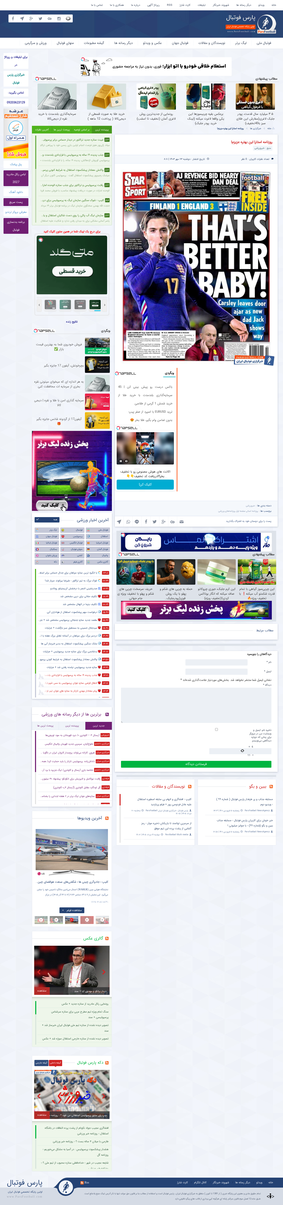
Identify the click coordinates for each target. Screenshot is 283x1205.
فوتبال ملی (264, 43)
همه (55, 519)
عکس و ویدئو (152, 43)
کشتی (79, 555)
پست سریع (16, 202)
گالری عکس (102, 562)
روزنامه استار (252, 511)
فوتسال (79, 530)
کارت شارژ (185, 5)
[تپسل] (83, 59)
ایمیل (267, 671)
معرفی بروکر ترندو (16, 212)
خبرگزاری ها (255, 128)
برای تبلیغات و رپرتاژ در (16, 61)
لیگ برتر (241, 43)
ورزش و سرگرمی (36, 43)
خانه (274, 5)
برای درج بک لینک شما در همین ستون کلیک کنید (72, 231)
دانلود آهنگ (16, 192)
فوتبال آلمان (102, 549)
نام (269, 662)
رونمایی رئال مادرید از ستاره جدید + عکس (85, 1004)
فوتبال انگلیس (76, 543)
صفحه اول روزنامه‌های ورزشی (231, 511)
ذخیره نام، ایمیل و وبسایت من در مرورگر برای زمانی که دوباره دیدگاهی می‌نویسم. (260, 735)
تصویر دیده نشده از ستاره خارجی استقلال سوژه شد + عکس (75, 1038)
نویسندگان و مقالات (211, 43)
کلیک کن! (145, 484)
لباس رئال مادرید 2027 (16, 178)
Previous (40, 849)
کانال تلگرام (200, 1182)
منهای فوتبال (65, 43)
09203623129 (16, 102)
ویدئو (261, 5)
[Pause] (120, 461)
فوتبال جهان (180, 43)
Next (104, 849)
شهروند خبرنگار (221, 5)
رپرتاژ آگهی (153, 5)
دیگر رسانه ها (243, 5)
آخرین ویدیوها (89, 818)
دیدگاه (267, 685)
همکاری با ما (117, 5)
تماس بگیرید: (16, 92)
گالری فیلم (77, 562)
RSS (169, 5)
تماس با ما (97, 5)
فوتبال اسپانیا (102, 543)
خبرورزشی (250, 506)
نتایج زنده (72, 321)
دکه (55, 562)
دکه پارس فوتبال (90, 1063)
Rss (87, 1182)
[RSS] (273, 787)
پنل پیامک (16, 164)
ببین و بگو (257, 786)
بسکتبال (53, 549)
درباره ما (135, 5)
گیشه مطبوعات (94, 43)
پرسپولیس (77, 536)
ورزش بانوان (51, 555)
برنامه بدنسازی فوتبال (16, 226)
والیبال (105, 555)
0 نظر (244, 159)
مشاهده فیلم (74, 910)
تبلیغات (202, 5)
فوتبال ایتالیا (51, 543)
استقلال (104, 536)
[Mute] (126, 461)
